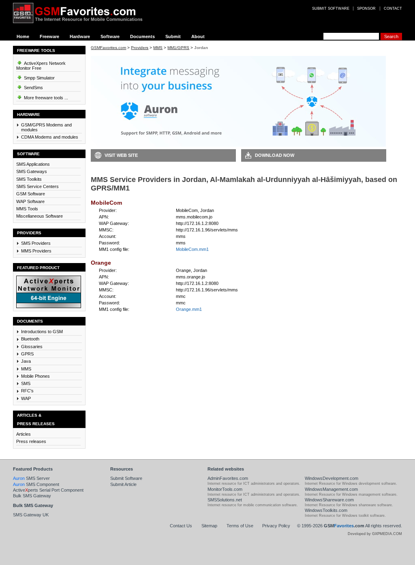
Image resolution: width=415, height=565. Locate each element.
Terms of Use (240, 525)
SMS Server (31, 478)
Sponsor (366, 8)
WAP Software (30, 201)
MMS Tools (27, 208)
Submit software (330, 8)
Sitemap (209, 525)
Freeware (49, 36)
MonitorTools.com (225, 489)
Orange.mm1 (189, 309)
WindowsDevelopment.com (331, 478)
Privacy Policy (276, 525)
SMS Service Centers (37, 186)
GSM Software (30, 193)
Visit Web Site (121, 155)
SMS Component (36, 484)
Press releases (31, 441)
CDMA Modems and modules (49, 137)
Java (26, 361)
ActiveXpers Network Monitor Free (41, 66)
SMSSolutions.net (225, 499)
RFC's (27, 390)
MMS (26, 368)
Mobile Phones (35, 376)
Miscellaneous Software (39, 216)
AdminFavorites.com (228, 478)
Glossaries (32, 346)
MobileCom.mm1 (192, 249)
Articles (23, 434)
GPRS (27, 353)
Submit (173, 36)
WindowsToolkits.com (326, 510)
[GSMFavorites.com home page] (84, 13)
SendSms (33, 87)
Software (110, 36)
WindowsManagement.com (331, 489)
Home (23, 36)
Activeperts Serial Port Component (48, 490)
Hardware (80, 36)
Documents (142, 36)
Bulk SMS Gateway (32, 495)
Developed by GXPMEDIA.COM (375, 534)
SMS (25, 383)
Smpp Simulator (39, 77)
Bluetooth (30, 338)
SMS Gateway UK (31, 514)
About (198, 36)
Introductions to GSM (42, 331)
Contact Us (181, 525)
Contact (393, 8)
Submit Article (123, 484)
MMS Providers (36, 250)
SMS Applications (33, 164)
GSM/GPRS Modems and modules (46, 127)
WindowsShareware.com (329, 499)
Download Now (274, 155)
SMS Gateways (31, 171)
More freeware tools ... (45, 97)
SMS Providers (36, 243)
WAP (26, 398)
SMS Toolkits (29, 179)
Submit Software (126, 478)
